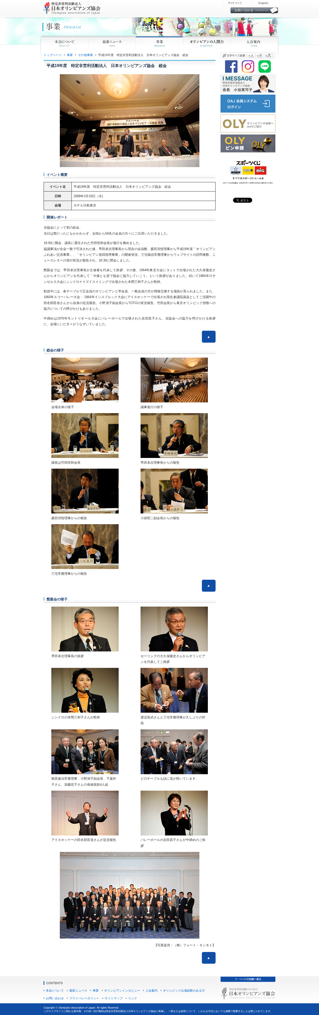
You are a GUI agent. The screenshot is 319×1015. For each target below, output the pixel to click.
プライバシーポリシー (84, 998)
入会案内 (152, 990)
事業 (70, 55)
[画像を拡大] (112, 364)
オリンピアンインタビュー (122, 990)
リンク (132, 998)
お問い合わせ (55, 998)
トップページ (53, 55)
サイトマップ (114, 998)
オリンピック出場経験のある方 (184, 990)
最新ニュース (78, 990)
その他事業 (85, 55)
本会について (55, 990)
